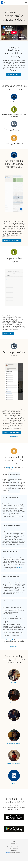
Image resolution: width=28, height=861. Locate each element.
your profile (9, 467)
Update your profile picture (12, 241)
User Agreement (14, 848)
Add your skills (8, 333)
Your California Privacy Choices (14, 846)
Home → (14, 783)
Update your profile (13, 74)
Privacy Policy (14, 845)
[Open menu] (26, 2)
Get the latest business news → (14, 743)
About (14, 841)
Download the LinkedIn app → (14, 763)
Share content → (14, 723)
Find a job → (14, 683)
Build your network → (14, 703)
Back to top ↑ (14, 436)
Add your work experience (11, 432)
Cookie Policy (14, 843)
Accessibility (14, 850)
